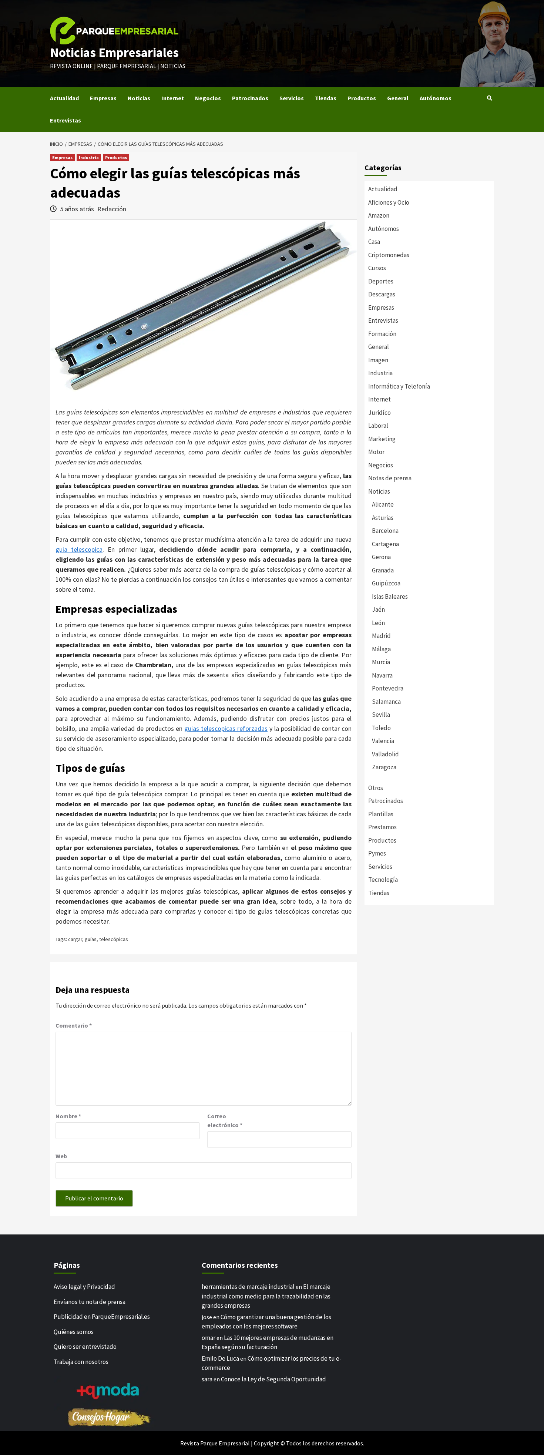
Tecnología (383, 880)
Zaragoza (384, 767)
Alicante (383, 504)
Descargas (381, 294)
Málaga (381, 649)
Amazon (378, 215)
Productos (361, 98)
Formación (382, 334)
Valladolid (385, 754)
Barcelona (385, 531)
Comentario (74, 1025)
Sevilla (381, 714)
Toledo (381, 728)
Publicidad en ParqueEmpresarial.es (102, 1317)
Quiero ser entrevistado (85, 1347)
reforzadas (251, 728)
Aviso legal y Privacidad (84, 1287)
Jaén (378, 609)
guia (61, 549)
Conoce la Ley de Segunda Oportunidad (273, 1379)
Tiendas (325, 98)
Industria (89, 157)
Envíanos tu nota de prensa (89, 1301)
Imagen (378, 360)
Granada (383, 570)
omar (208, 1337)
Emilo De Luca (220, 1358)
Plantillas (380, 814)
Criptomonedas (388, 255)
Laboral (378, 425)
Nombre (68, 1116)
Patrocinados (250, 98)
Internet (172, 98)
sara (207, 1379)
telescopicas (218, 728)
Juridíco (379, 413)
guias (192, 728)
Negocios (208, 98)
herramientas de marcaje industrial (248, 1287)
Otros (375, 788)
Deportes (380, 281)
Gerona (381, 557)
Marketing (382, 439)
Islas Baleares (390, 596)
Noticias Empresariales (114, 52)
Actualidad (64, 98)
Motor (376, 452)
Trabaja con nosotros (81, 1361)
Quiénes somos (74, 1331)
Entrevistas (65, 120)
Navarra (382, 675)
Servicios (291, 98)
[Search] (489, 98)
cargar (75, 939)
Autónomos (435, 98)
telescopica (85, 549)
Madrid (381, 636)
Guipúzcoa (386, 583)
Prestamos (382, 827)
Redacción (111, 209)
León (378, 623)
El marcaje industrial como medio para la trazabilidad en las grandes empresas (266, 1296)
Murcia (381, 662)
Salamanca (386, 702)
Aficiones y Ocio (388, 202)
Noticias (139, 98)
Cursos (377, 268)
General (398, 98)
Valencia (383, 741)
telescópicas (113, 939)
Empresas (103, 98)
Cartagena (385, 544)
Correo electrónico (224, 1120)
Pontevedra (387, 688)
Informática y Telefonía (399, 386)
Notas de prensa (390, 478)
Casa (374, 242)
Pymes (377, 853)
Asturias (382, 518)
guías (91, 939)
